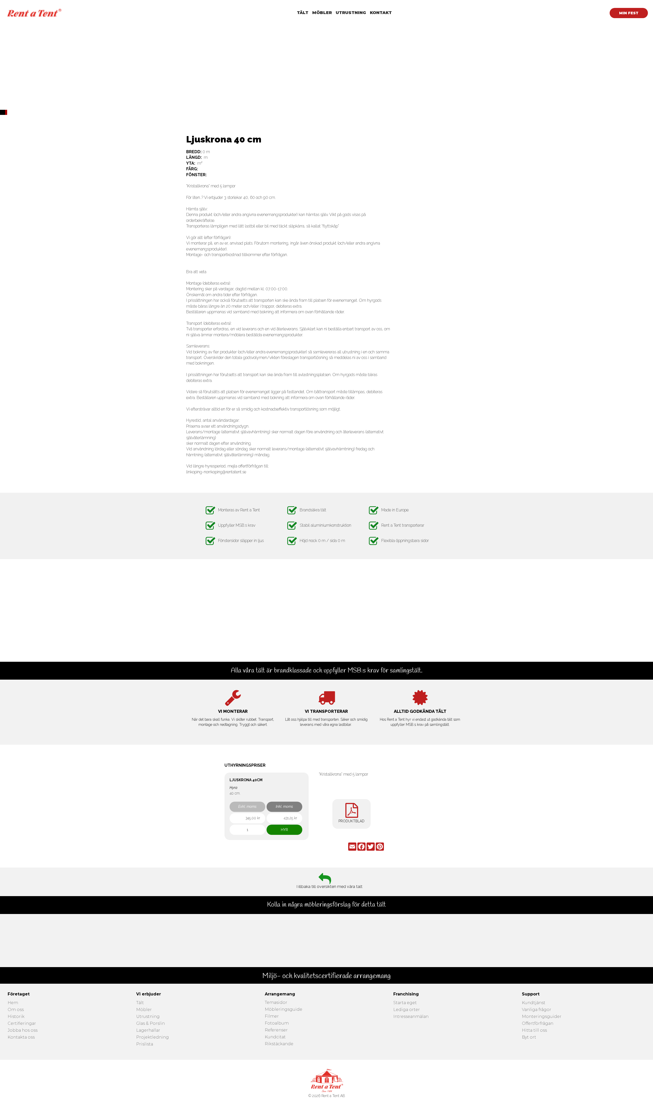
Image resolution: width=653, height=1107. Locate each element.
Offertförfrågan (537, 1023)
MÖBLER (322, 12)
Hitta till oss (534, 1030)
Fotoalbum (277, 1023)
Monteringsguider (541, 1017)
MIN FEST (628, 13)
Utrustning (148, 1017)
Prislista (144, 1044)
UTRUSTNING (351, 12)
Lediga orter (406, 1010)
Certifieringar (22, 1023)
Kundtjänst (533, 1003)
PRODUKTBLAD (351, 821)
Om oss (16, 1010)
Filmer (272, 1016)
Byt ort (529, 1037)
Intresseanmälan (411, 1017)
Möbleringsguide (283, 1009)
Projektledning (152, 1037)
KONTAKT (381, 12)
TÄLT (302, 12)
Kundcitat (275, 1037)
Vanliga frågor (536, 1010)
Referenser (276, 1030)
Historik (16, 1017)
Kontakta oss (21, 1037)
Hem (13, 1003)
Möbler (144, 1010)
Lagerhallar (148, 1030)
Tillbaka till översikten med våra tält (329, 887)
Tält (140, 1003)
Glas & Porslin (150, 1023)
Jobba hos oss (22, 1030)
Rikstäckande (279, 1044)
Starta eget (405, 1003)
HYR (284, 830)
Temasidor (276, 1003)
